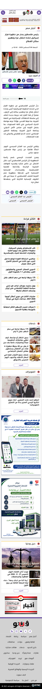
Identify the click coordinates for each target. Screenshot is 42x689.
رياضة (16, 636)
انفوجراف (11, 658)
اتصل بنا (25, 680)
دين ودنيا (16, 653)
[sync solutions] (35, 686)
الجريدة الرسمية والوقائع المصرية (21, 669)
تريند (20, 658)
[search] (3, 12)
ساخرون (6, 653)
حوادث (19, 642)
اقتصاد (8, 636)
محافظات (11, 642)
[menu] (39, 12)
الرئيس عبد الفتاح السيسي (21, 196)
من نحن (34, 680)
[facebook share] (23, 80)
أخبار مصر (32, 636)
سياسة (23, 636)
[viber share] (7, 192)
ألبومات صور (29, 658)
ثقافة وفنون (30, 642)
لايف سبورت (21, 675)
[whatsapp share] (14, 80)
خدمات (21, 647)
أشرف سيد (33, 75)
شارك (29, 80)
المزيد (21, 365)
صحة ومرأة (26, 653)
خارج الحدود (31, 647)
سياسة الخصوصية (12, 680)
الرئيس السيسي (26, 200)
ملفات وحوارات (28, 664)
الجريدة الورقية (14, 664)
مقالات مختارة (11, 647)
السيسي (12, 200)
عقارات (36, 653)
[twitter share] (19, 80)
